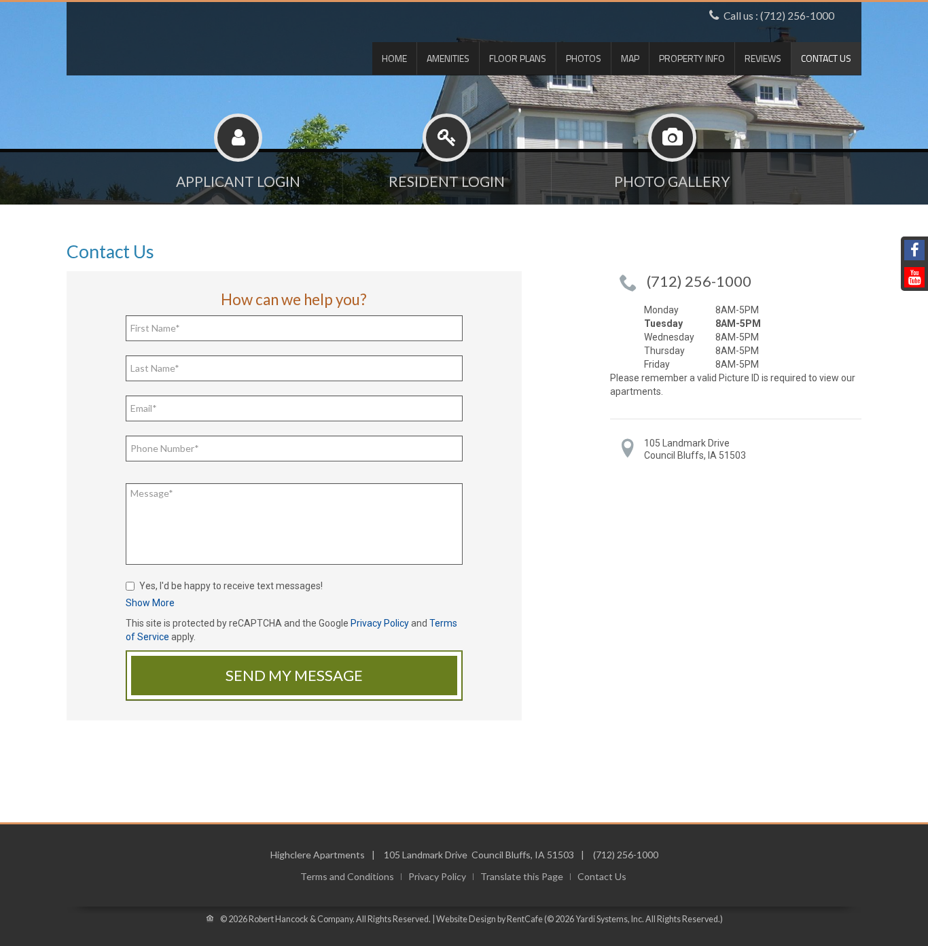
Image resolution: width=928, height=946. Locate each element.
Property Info (692, 58)
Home (394, 58)
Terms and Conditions (347, 876)
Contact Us (826, 58)
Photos (583, 58)
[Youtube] (914, 277)
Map (630, 58)
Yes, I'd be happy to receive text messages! (231, 585)
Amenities (448, 58)
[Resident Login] (447, 175)
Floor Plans (517, 58)
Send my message (294, 675)
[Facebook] (914, 250)
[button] (150, 602)
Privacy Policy (380, 623)
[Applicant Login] (238, 175)
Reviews (763, 58)
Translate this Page (521, 876)
